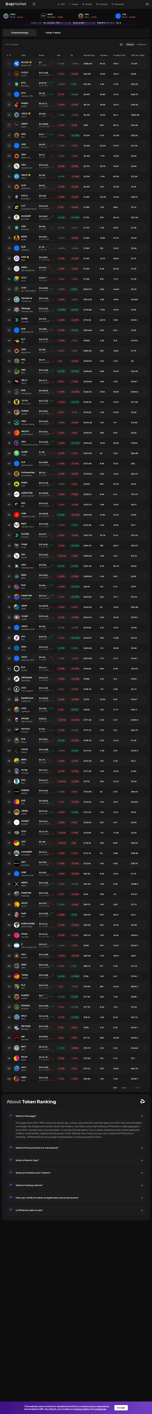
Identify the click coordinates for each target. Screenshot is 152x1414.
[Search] (34, 4)
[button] (130, 44)
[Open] (147, 4)
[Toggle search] (121, 44)
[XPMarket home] (16, 4)
